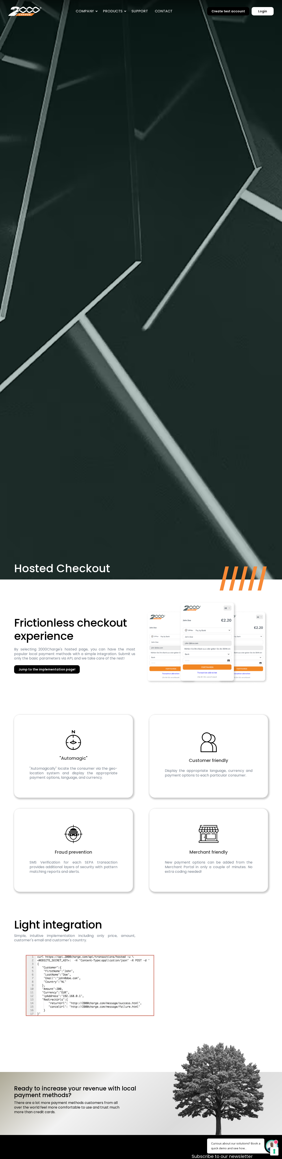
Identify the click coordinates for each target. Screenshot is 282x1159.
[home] (24, 11)
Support (140, 11)
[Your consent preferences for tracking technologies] (274, 1151)
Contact (164, 11)
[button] (86, 11)
